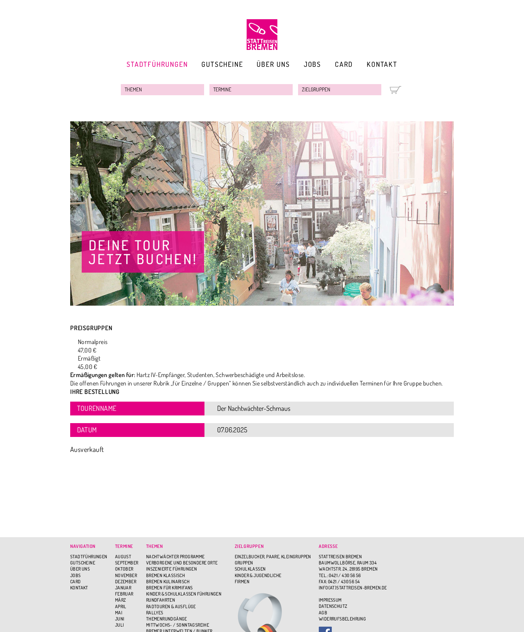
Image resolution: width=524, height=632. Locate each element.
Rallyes (154, 612)
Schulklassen (250, 569)
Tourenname (97, 408)
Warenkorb (395, 90)
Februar (124, 594)
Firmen (242, 581)
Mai (118, 612)
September (126, 563)
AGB (323, 612)
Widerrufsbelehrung (342, 619)
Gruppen (244, 563)
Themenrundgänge (166, 619)
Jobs (312, 64)
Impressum (330, 600)
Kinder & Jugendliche (258, 575)
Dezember (125, 581)
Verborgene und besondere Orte (182, 563)
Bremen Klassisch (165, 575)
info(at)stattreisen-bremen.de (353, 588)
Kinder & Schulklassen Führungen (183, 594)
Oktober (124, 569)
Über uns (273, 64)
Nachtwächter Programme (175, 556)
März (120, 600)
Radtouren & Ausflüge (171, 606)
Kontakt (382, 64)
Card (344, 64)
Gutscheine (222, 64)
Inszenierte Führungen (171, 569)
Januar (123, 588)
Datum (87, 429)
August (123, 556)
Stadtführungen (157, 64)
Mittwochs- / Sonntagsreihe (177, 625)
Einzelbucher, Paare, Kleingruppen (273, 556)
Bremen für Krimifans (169, 588)
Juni (120, 619)
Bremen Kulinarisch (167, 581)
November (126, 575)
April (121, 606)
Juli (119, 625)
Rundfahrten (160, 600)
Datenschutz (333, 606)
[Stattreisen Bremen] (262, 34)
